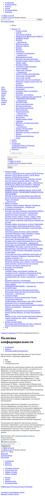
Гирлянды (25, 316)
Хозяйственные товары (24, 119)
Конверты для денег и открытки (27, 132)
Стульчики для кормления (25, 53)
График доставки (11, 472)
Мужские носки (15, 198)
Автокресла (20, 51)
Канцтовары (20, 89)
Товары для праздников (24, 128)
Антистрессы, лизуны (25, 224)
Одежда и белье (21, 31)
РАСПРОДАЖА (21, 102)
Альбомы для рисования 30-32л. (30, 273)
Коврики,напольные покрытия (16, 305)
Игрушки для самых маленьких (27, 59)
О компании (16, 145)
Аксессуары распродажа (24, 104)
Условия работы (6, 455)
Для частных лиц (11, 470)
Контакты (8, 465)
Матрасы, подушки (23, 312)
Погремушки (32, 211)
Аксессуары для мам (23, 78)
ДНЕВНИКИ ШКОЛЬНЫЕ (26, 98)
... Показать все (21, 42)
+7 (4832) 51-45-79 (7, 17)
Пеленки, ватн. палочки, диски (24, 262)
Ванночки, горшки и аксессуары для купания (21, 260)
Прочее (13, 312)
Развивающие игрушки (24, 57)
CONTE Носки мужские (20, 177)
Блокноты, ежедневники (24, 95)
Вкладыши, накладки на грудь (26, 247)
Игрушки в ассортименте (25, 87)
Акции (7, 479)
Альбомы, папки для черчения (27, 91)
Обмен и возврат (11, 474)
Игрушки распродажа (23, 106)
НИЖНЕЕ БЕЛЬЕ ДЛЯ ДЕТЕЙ (29, 190)
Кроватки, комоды (22, 46)
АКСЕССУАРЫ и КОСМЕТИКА (28, 74)
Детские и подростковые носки (23, 196)
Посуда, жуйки (36, 241)
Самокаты (19, 121)
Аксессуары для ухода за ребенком (28, 80)
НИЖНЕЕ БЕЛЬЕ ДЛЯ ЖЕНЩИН (17, 192)
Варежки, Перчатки (28, 179)
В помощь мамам (11, 483)
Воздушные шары (22, 130)
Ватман (13, 284)
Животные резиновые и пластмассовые (28, 228)
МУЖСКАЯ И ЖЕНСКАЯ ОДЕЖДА (29, 36)
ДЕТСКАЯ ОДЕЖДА (23, 34)
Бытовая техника (11, 218)
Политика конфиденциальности (23, 146)
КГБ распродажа (22, 110)
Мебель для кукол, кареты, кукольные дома (22, 219)
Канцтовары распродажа (24, 108)
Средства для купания (30, 263)
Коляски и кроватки (25, 218)
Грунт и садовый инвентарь (23, 303)
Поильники (26, 241)
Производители (10, 481)
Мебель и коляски (22, 44)
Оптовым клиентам (12, 468)
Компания (4, 454)
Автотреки (9, 233)
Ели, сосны (17, 316)
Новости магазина (9, 442)
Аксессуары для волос (24, 70)
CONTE (19, 33)
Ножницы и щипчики (27, 256)
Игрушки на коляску (20, 213)
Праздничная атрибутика (25, 136)
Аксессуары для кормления (25, 76)
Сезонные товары (22, 115)
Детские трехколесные (22, 297)
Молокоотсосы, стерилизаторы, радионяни (20, 248)
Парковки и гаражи (33, 233)
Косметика (19, 85)
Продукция (5, 457)
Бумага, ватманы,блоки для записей (28, 96)
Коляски (19, 48)
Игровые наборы (22, 65)
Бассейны (31, 310)
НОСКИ (19, 40)
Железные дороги (19, 233)
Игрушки (32, 316)
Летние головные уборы (20, 181)
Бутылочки (29, 239)
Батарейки (19, 93)
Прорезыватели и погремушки (16, 243)
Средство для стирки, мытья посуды (18, 265)
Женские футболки (17, 186)
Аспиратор (15, 256)
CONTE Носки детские (20, 175)
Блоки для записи (37, 282)
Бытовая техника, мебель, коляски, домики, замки (23, 216)
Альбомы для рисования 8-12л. (16, 275)
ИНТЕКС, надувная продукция (27, 123)
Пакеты (18, 134)
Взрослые (18, 299)
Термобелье (9, 188)
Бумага (7, 284)
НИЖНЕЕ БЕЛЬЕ (22, 38)
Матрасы (19, 49)
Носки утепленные (12, 200)
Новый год (20, 125)
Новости (24, 145)
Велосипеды (20, 117)
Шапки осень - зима (24, 183)
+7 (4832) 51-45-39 (7, 15)
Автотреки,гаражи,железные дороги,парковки (26, 67)
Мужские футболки (32, 186)
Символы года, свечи (18, 318)
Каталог (8, 477)
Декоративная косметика (26, 226)
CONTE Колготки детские (20, 173)
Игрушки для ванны (18, 215)
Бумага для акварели (28, 277)
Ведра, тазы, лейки (29, 301)
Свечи (18, 138)
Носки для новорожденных (31, 198)
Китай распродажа (22, 112)
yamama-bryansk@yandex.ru (25, 436)
